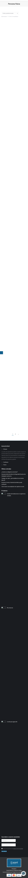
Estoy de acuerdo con (12, 848)
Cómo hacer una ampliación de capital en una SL (12, 486)
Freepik (14, 872)
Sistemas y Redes (18, 870)
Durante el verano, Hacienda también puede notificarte (11, 483)
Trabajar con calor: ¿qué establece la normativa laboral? (12, 479)
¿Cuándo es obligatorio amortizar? (9, 472)
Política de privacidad (18, 848)
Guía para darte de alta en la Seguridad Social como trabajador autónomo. (13, 475)
